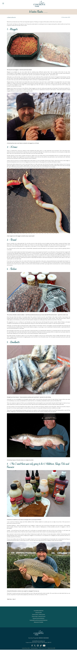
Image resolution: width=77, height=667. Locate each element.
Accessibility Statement (38, 610)
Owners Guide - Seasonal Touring (38, 616)
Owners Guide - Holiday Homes (38, 614)
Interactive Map (38, 612)
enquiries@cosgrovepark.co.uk (38, 641)
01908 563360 (43, 638)
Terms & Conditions (34, 648)
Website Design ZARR (51, 648)
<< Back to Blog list (11, 17)
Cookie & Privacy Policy (26, 648)
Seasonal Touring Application (38, 618)
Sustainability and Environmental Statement (38, 620)
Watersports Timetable (38, 622)
